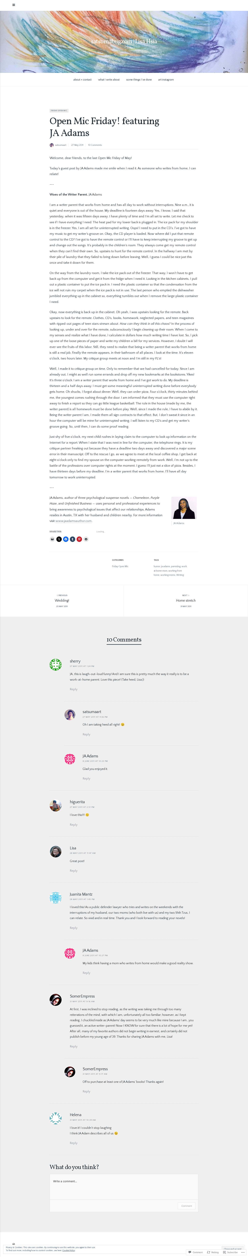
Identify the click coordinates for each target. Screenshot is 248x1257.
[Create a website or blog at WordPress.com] (13, 1244)
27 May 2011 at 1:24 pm (82, 666)
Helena (75, 1115)
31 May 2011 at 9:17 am (95, 1074)
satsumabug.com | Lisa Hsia (124, 42)
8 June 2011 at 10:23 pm (95, 761)
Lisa (73, 848)
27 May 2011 (77, 145)
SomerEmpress (82, 996)
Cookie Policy (68, 1250)
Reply (73, 689)
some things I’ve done (139, 79)
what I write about (109, 79)
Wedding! (62, 600)
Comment (186, 1205)
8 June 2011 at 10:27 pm (95, 955)
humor (157, 566)
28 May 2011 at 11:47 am (83, 853)
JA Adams (90, 950)
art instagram (166, 79)
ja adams (165, 566)
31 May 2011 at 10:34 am (83, 1120)
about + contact (82, 79)
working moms (167, 575)
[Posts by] (52, 145)
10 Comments (95, 145)
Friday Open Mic (59, 111)
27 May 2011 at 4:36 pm (95, 717)
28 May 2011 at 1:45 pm (82, 899)
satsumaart (60, 145)
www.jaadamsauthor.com (74, 521)
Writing (180, 575)
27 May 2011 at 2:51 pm (82, 807)
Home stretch (186, 600)
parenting (176, 566)
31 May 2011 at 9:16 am (82, 1001)
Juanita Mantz (81, 894)
